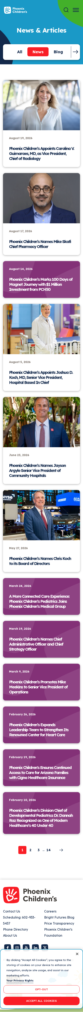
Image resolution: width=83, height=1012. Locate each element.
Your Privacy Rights (19, 980)
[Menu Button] (76, 10)
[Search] (66, 10)
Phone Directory (15, 929)
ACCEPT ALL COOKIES (41, 1000)
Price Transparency (59, 923)
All (19, 51)
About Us (10, 935)
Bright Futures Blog (59, 917)
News (38, 51)
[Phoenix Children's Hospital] (15, 10)
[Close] (77, 953)
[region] (41, 979)
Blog (58, 51)
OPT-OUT (41, 989)
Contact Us (11, 911)
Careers (50, 911)
